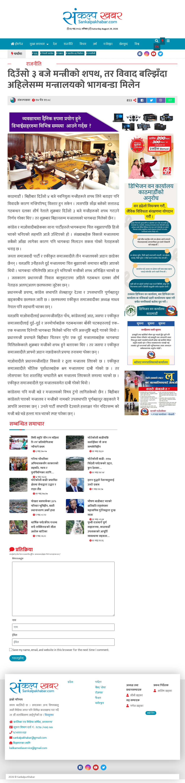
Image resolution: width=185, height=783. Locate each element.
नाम (14, 620)
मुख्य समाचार (37, 44)
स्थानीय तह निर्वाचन (75, 53)
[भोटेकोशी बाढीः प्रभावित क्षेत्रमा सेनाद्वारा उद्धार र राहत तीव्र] (18, 484)
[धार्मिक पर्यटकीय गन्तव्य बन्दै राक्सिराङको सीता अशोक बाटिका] (18, 527)
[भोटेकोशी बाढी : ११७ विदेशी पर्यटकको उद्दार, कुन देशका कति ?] (75, 463)
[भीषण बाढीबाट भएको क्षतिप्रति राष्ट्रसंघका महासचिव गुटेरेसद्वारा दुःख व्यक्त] (75, 505)
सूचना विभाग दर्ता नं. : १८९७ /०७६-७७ (33, 727)
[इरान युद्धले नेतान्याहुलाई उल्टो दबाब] (75, 484)
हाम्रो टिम (150, 713)
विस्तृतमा (49, 715)
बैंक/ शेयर (100, 687)
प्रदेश (70, 682)
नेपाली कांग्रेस (47, 53)
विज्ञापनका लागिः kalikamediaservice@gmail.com (28, 745)
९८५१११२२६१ (19, 732)
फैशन (98, 698)
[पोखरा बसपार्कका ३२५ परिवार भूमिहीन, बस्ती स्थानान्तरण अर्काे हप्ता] (18, 505)
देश (55, 44)
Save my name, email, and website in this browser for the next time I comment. (60, 650)
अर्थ (95, 44)
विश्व (137, 44)
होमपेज (19, 44)
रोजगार (99, 692)
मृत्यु (35, 53)
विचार (83, 44)
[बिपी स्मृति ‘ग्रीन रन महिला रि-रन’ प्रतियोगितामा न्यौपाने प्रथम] (18, 442)
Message (17, 558)
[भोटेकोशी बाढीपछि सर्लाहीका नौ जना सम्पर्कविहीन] (75, 442)
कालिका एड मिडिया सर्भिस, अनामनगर (32, 722)
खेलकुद (123, 44)
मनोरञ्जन (108, 44)
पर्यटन (98, 682)
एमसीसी (91, 53)
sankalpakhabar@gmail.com (29, 737)
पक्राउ (60, 53)
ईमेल (14, 635)
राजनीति (68, 44)
